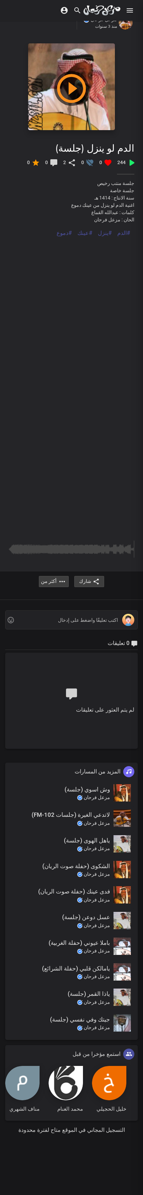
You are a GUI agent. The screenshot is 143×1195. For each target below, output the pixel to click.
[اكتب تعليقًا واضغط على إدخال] (71, 620)
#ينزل (105, 233)
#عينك (84, 233)
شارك (85, 581)
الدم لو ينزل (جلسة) (94, 148)
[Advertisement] (71, 308)
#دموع (64, 233)
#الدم (123, 233)
